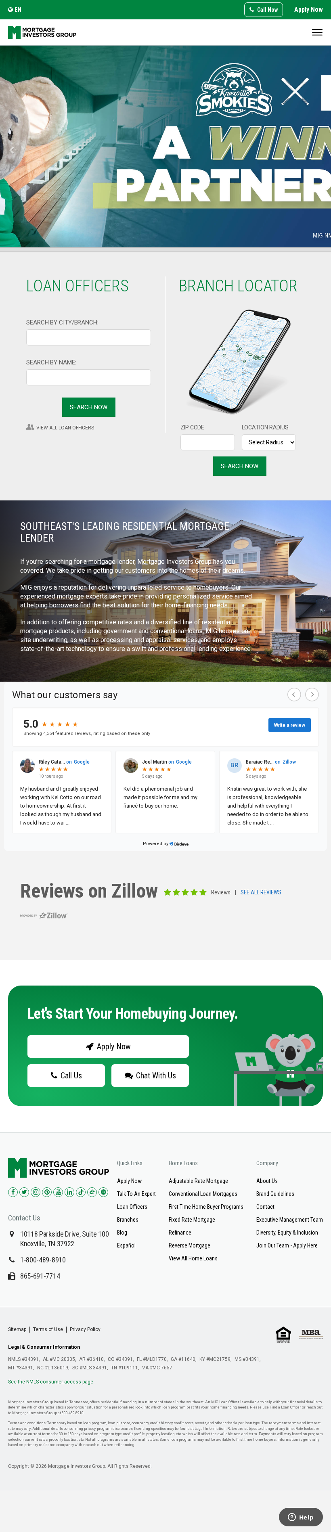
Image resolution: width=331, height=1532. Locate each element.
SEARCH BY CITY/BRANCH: (62, 322)
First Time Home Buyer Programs (206, 1206)
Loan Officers (132, 1206)
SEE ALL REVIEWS (261, 892)
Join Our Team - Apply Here (287, 1245)
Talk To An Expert (136, 1194)
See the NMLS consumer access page (50, 1382)
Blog (122, 1232)
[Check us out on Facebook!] (13, 1192)
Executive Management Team (289, 1219)
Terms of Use (48, 1329)
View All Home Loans (193, 1258)
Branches (127, 1219)
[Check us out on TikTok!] (81, 1192)
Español (126, 1245)
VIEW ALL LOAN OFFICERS (65, 428)
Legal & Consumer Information (44, 1347)
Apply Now (308, 9)
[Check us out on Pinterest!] (47, 1192)
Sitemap (17, 1329)
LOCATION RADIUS (265, 427)
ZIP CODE (192, 427)
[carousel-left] (8, 146)
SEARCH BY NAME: (51, 362)
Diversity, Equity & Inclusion (287, 1232)
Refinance (180, 1232)
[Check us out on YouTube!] (58, 1192)
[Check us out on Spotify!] (103, 1192)
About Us (267, 1181)
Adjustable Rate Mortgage (198, 1181)
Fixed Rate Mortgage (192, 1219)
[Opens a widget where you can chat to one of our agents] (301, 1518)
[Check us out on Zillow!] (92, 1192)
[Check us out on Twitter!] (24, 1192)
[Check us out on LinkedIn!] (69, 1192)
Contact (265, 1206)
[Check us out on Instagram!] (35, 1192)
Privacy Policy (85, 1329)
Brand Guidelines (275, 1194)
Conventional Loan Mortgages (203, 1194)
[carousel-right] (322, 146)
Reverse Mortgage (189, 1245)
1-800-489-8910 (43, 1260)
